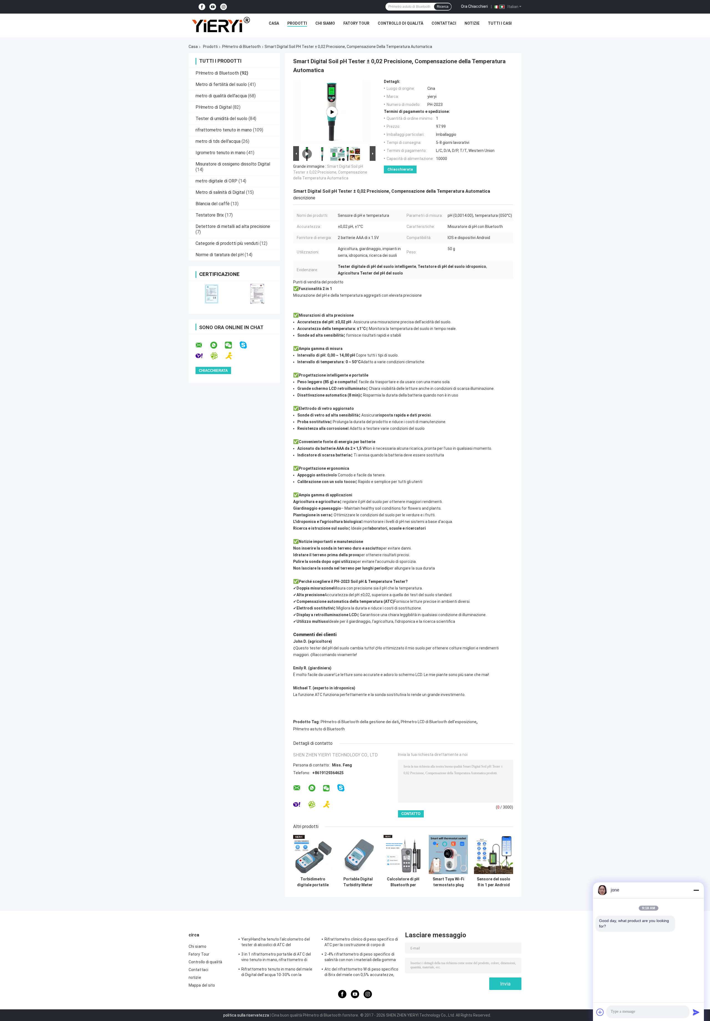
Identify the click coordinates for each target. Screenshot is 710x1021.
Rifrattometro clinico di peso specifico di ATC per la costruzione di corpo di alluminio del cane (361, 943)
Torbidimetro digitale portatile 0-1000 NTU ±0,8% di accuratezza (312, 882)
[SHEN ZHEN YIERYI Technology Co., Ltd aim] (232, 356)
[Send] (696, 1012)
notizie (472, 23)
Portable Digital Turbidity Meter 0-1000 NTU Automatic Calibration (358, 882)
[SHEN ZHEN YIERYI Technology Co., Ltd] (220, 24)
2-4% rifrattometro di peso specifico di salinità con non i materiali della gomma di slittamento (360, 958)
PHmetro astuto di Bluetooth (319, 729)
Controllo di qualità (400, 23)
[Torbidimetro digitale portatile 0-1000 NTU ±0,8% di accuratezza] (312, 854)
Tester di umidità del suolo (221, 118)
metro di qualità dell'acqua (221, 95)
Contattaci (444, 23)
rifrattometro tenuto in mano (224, 130)
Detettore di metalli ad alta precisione (233, 226)
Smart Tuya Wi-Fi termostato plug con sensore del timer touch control (448, 882)
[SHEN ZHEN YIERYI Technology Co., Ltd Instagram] (224, 6)
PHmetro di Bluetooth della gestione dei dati (360, 722)
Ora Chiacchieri (474, 6)
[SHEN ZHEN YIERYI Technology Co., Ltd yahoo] (203, 356)
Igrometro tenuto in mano (220, 152)
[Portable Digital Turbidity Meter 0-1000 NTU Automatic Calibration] (357, 854)
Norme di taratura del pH (220, 254)
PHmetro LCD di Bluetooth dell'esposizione (438, 722)
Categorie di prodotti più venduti (227, 243)
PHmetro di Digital (214, 107)
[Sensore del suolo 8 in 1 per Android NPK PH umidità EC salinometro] (493, 854)
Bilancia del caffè (213, 203)
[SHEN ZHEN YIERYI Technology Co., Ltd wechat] (232, 345)
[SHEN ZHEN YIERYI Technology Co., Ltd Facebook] (202, 6)
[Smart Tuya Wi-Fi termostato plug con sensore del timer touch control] (448, 854)
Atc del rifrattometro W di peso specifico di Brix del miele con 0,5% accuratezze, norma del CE (361, 973)
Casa (274, 23)
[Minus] (696, 890)
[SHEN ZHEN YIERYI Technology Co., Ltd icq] (218, 356)
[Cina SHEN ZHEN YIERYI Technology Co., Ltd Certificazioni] (211, 294)
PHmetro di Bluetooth (241, 46)
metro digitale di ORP (216, 181)
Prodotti (297, 23)
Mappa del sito (202, 985)
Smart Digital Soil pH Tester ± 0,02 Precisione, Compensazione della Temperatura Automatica (330, 172)
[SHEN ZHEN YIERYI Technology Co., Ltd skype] (247, 345)
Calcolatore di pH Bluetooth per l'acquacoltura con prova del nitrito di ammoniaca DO (403, 882)
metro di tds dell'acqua (218, 141)
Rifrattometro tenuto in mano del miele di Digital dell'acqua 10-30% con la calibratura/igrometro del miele (276, 973)
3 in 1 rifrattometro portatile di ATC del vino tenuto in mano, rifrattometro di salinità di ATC (276, 958)
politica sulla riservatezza (246, 1015)
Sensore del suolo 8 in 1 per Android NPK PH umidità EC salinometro (493, 882)
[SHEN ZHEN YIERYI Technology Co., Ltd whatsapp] (217, 345)
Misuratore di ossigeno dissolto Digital (233, 164)
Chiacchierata (400, 169)
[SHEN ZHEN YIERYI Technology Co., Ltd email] (202, 345)
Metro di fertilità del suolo (221, 84)
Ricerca (442, 7)
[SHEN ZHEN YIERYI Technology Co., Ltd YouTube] (213, 6)
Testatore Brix (210, 215)
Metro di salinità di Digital (220, 192)
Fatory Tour (356, 23)
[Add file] (600, 1012)
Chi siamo (325, 23)
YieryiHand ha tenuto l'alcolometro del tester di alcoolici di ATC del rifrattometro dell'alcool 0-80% (275, 943)
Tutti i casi (500, 23)
